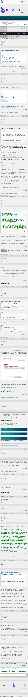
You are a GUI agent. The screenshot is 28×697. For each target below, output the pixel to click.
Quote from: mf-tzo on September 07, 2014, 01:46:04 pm (10, 128)
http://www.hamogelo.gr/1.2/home (9, 107)
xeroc (4, 291)
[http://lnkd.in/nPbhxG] (3, 565)
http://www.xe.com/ (5, 426)
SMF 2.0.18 (4, 683)
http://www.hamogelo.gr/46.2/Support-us (10, 156)
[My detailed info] (3, 44)
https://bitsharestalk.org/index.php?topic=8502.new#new (11, 62)
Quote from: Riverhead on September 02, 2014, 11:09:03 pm (11, 572)
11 (12, 30)
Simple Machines (4, 686)
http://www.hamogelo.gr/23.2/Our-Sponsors (11, 154)
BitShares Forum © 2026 (23, 684)
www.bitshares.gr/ (5, 283)
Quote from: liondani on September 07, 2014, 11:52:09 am (10, 209)
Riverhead (6, 499)
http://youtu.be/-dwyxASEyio (7, 466)
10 (11, 30)
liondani (5, 41)
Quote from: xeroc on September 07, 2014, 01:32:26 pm (10, 50)
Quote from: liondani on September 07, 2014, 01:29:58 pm (10, 301)
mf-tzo (4, 258)
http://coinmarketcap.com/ (7, 424)
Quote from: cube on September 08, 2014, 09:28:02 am (10, 144)
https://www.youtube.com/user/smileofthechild (12, 106)
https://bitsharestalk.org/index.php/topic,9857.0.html (12, 607)
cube (4, 200)
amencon (5, 638)
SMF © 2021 (4, 684)
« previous (23, 28)
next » (26, 28)
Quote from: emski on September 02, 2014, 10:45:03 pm (11, 574)
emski (4, 563)
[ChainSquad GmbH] (3, 295)
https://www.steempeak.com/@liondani (9, 71)
